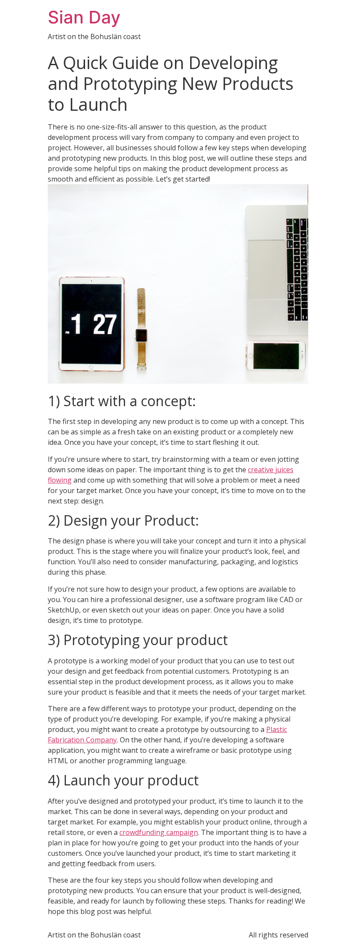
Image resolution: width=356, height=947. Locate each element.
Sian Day (84, 17)
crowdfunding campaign (158, 832)
